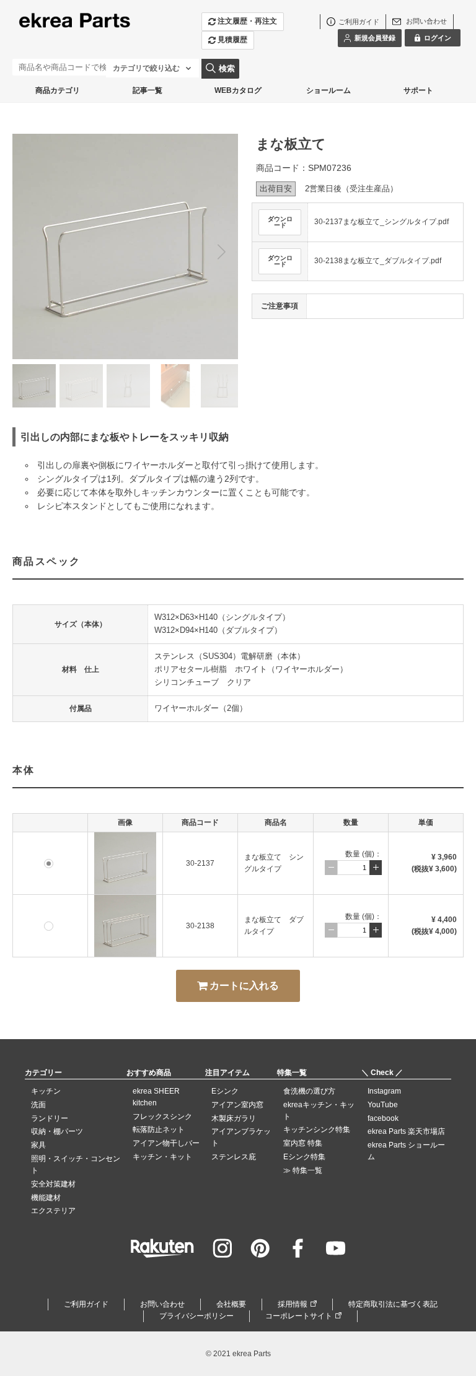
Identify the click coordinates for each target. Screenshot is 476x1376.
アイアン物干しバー (166, 1143)
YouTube (383, 1104)
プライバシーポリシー (196, 1316)
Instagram (384, 1091)
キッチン (46, 1091)
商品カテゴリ (57, 90)
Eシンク (225, 1091)
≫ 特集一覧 (302, 1170)
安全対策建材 (53, 1184)
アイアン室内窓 (237, 1104)
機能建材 (46, 1197)
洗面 (38, 1104)
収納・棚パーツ (57, 1131)
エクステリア (53, 1210)
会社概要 (231, 1304)
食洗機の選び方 (309, 1091)
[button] (221, 251)
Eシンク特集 (304, 1156)
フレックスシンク (162, 1116)
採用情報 (292, 1304)
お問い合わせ (162, 1304)
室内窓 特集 (302, 1143)
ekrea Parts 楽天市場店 (406, 1131)
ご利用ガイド (86, 1304)
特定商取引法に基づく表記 (393, 1304)
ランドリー (49, 1118)
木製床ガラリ (233, 1118)
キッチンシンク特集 (316, 1129)
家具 (38, 1145)
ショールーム (328, 90)
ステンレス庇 (233, 1156)
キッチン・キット (162, 1156)
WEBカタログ (238, 90)
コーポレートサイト (298, 1316)
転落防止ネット (159, 1129)
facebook (383, 1118)
